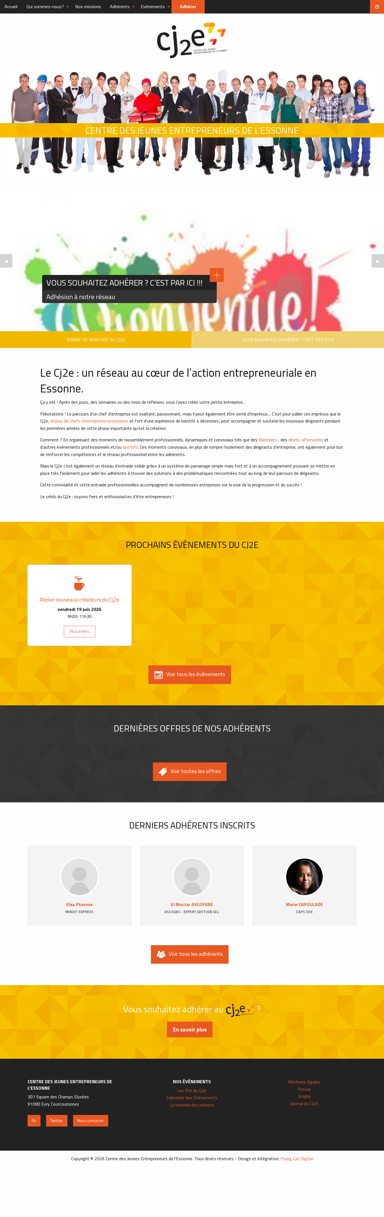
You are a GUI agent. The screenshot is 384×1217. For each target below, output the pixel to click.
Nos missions (88, 6)
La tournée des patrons (192, 1104)
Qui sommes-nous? (45, 6)
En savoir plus (190, 1029)
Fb (34, 1120)
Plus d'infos (79, 631)
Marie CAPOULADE (304, 904)
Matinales (268, 439)
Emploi (304, 1096)
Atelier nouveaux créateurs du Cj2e (79, 599)
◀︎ (8, 263)
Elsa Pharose (79, 904)
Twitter (56, 1120)
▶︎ (380, 263)
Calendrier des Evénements (191, 1097)
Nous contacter (90, 1120)
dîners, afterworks (306, 439)
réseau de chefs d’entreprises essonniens (89, 420)
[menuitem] (11, 6)
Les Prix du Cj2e (192, 1090)
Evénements (153, 6)
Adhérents (120, 6)
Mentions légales (304, 1081)
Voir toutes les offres (196, 771)
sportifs (130, 447)
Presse (304, 1089)
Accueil (10, 6)
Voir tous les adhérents (196, 953)
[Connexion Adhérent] (377, 6)
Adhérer (188, 6)
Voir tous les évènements (195, 674)
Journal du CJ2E (304, 1103)
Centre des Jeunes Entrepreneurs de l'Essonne (192, 40)
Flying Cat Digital (297, 1158)
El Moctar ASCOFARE (192, 904)
